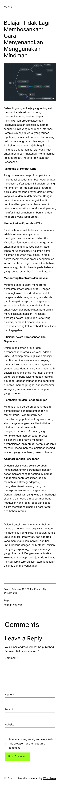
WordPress (49, 778)
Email (9, 709)
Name (9, 694)
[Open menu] (54, 6)
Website (9, 724)
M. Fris (8, 6)
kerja (6, 604)
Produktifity (40, 589)
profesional (16, 604)
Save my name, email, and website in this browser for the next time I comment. (30, 743)
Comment (12, 657)
